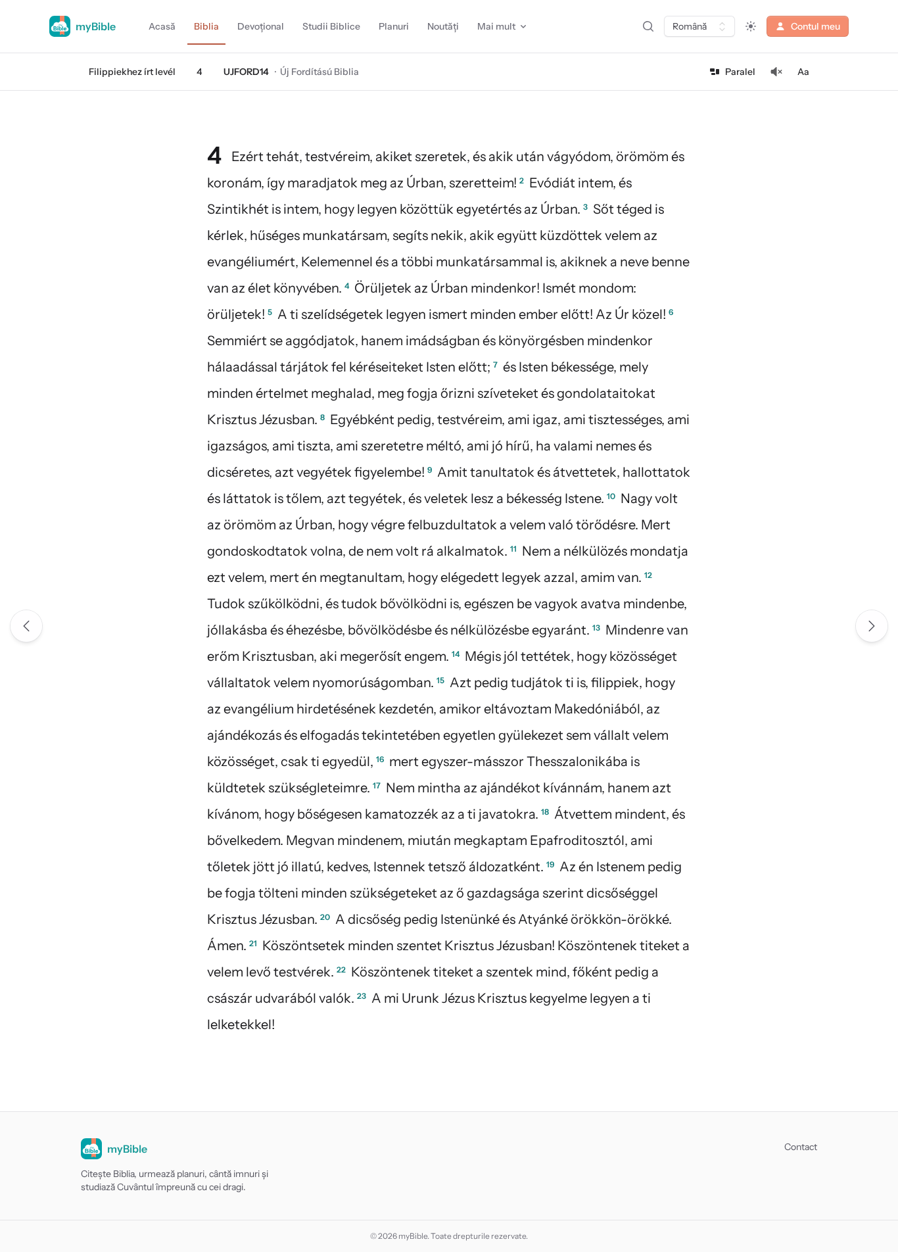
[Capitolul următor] (871, 626)
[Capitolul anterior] (26, 626)
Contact (800, 1147)
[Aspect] (750, 26)
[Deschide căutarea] (648, 26)
